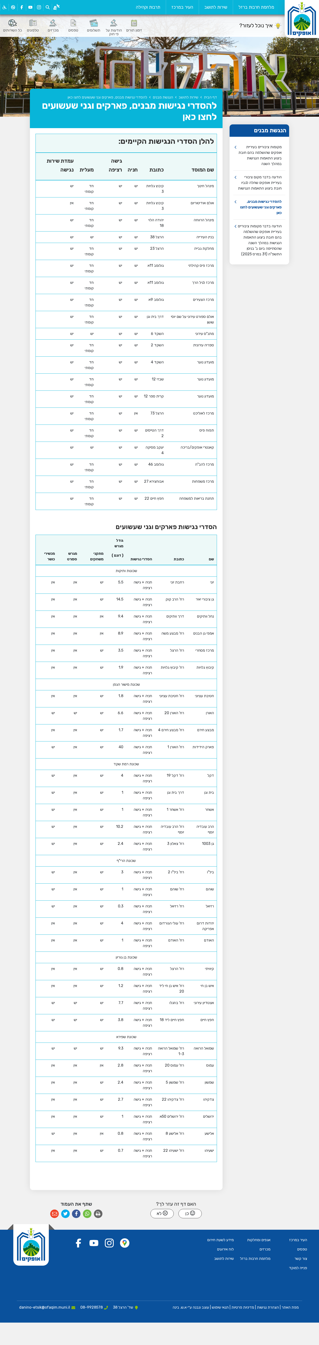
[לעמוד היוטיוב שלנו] (30, 7)
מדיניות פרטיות (242, 1307)
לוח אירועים (225, 1249)
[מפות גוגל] (125, 1243)
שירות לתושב (215, 7)
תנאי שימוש (220, 1307)
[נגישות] (4, 7)
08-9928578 (91, 1307)
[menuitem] (256, 7)
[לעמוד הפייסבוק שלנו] (21, 7)
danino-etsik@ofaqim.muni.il (44, 1307)
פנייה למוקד (298, 1268)
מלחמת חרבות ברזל (256, 7)
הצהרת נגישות (268, 1307)
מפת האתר (290, 1307)
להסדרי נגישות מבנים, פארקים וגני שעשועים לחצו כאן (261, 207)
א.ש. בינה (179, 1307)
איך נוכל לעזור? (256, 25)
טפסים (302, 1249)
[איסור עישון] (13, 7)
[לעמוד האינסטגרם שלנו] (39, 7)
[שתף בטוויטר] (65, 1214)
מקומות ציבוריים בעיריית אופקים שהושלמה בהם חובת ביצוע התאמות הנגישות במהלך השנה (260, 155)
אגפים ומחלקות (258, 1240)
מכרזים (264, 1249)
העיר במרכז (182, 7)
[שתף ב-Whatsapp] (87, 1214)
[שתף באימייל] (55, 1214)
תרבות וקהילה (148, 7)
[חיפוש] (47, 7)
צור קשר (300, 1258)
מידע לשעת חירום (220, 1240)
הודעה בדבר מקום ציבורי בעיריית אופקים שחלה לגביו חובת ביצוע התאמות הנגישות (260, 182)
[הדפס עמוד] (98, 1214)
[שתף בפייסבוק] (76, 1214)
